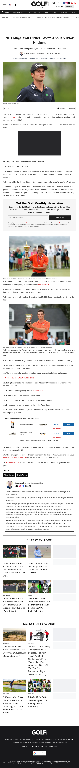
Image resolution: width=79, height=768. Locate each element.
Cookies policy (38, 743)
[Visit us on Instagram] (66, 3)
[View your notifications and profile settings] (15, 5)
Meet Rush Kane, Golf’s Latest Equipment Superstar (53, 17)
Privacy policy (68, 739)
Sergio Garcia (38, 391)
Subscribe (69, 6)
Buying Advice (18, 12)
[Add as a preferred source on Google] (39, 753)
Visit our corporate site (63, 761)
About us (8, 739)
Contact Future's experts (23, 739)
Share (8, 108)
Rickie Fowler (22, 475)
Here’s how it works (61, 58)
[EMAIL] (30, 486)
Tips (28, 12)
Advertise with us (60, 743)
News (7, 12)
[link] (12, 424)
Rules (54, 12)
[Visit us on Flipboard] (75, 3)
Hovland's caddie (12, 463)
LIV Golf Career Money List (21, 17)
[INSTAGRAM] (20, 486)
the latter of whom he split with (15, 458)
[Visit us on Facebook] (64, 3)
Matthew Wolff (43, 284)
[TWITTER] (17, 486)
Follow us (62, 108)
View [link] (68, 424)
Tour (46, 12)
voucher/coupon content (41, 520)
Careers (48, 743)
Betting (37, 12)
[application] (39, 143)
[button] (39, 425)
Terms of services (31, 223)
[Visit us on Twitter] (69, 3)
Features (63, 12)
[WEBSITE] (27, 486)
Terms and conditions (53, 739)
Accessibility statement (21, 743)
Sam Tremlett (30, 53)
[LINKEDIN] (23, 486)
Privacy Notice (63, 223)
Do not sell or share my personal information (40, 746)
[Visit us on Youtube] (72, 3)
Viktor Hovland (13, 117)
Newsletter (72, 108)
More (73, 12)
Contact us (39, 739)
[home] (2, 12)
